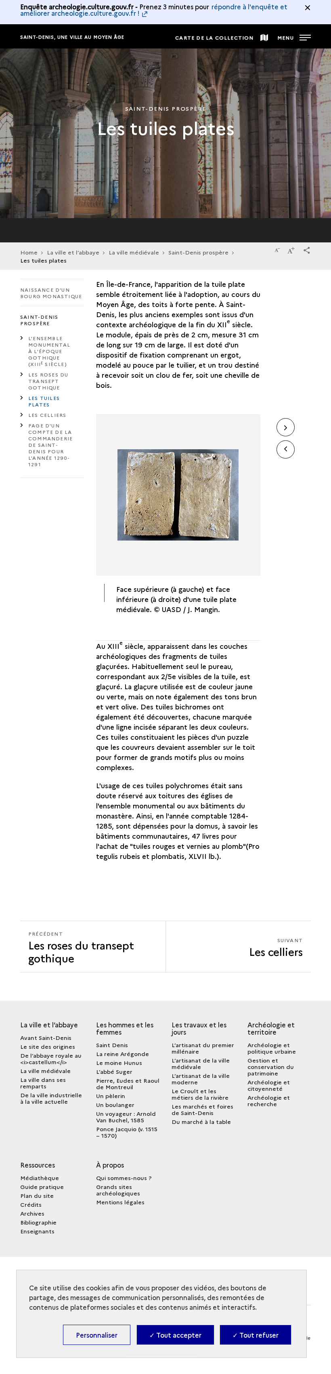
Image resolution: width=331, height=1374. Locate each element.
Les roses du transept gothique (48, 381)
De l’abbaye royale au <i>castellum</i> (51, 1058)
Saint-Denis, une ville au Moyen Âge (72, 37)
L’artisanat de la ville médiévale (201, 1063)
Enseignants (37, 1231)
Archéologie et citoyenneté (268, 1085)
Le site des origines (47, 1046)
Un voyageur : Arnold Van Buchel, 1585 (126, 1116)
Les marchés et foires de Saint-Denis (202, 1109)
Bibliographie (38, 1222)
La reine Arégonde (122, 1054)
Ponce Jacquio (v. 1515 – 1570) (126, 1132)
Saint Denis (112, 1045)
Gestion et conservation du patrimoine (270, 1066)
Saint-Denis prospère (198, 252)
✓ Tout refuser (256, 1334)
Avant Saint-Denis (45, 1037)
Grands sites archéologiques (118, 1190)
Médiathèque (39, 1178)
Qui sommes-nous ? (124, 1178)
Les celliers (47, 414)
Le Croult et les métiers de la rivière (200, 1094)
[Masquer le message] (307, 7)
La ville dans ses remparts (43, 1082)
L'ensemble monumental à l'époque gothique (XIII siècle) (49, 351)
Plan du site (37, 1195)
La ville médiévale (45, 1071)
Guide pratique (42, 1187)
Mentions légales (120, 1202)
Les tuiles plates (44, 401)
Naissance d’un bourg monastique (51, 292)
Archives (32, 1213)
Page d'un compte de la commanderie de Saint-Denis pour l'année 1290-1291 (50, 444)
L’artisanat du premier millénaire (203, 1048)
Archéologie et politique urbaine (271, 1048)
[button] (307, 248)
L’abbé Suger (114, 1071)
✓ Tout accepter (175, 1334)
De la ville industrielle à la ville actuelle (51, 1098)
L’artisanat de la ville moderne (201, 1078)
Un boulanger (115, 1104)
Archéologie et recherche (268, 1100)
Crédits (31, 1204)
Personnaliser (96, 1334)
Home (29, 252)
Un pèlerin (110, 1096)
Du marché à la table (201, 1121)
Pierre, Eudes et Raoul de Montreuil (127, 1083)
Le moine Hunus (119, 1062)
